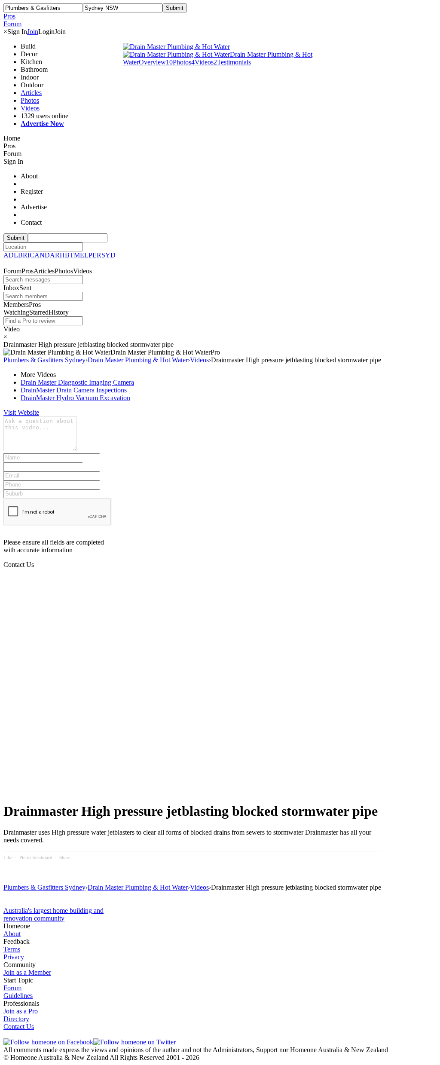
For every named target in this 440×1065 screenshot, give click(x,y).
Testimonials (232, 62)
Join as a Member (27, 972)
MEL (81, 255)
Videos (30, 108)
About (12, 933)
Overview (152, 62)
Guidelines (18, 995)
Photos (30, 100)
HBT (67, 255)
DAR (52, 255)
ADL (10, 255)
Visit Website (21, 412)
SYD (108, 255)
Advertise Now (42, 123)
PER (95, 255)
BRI (24, 255)
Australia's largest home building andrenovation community (53, 914)
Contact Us (18, 1026)
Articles (31, 92)
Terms (11, 949)
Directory (16, 1018)
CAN (37, 255)
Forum (12, 988)
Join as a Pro (20, 1011)
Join (32, 31)
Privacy (13, 957)
